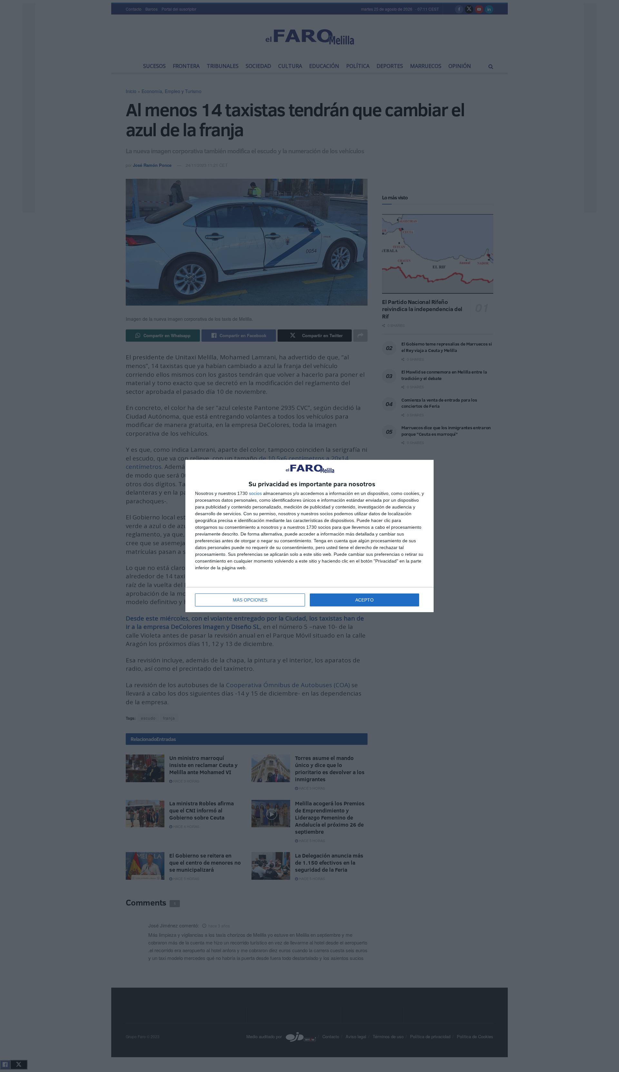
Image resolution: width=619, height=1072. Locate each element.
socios (255, 493)
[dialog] (309, 536)
